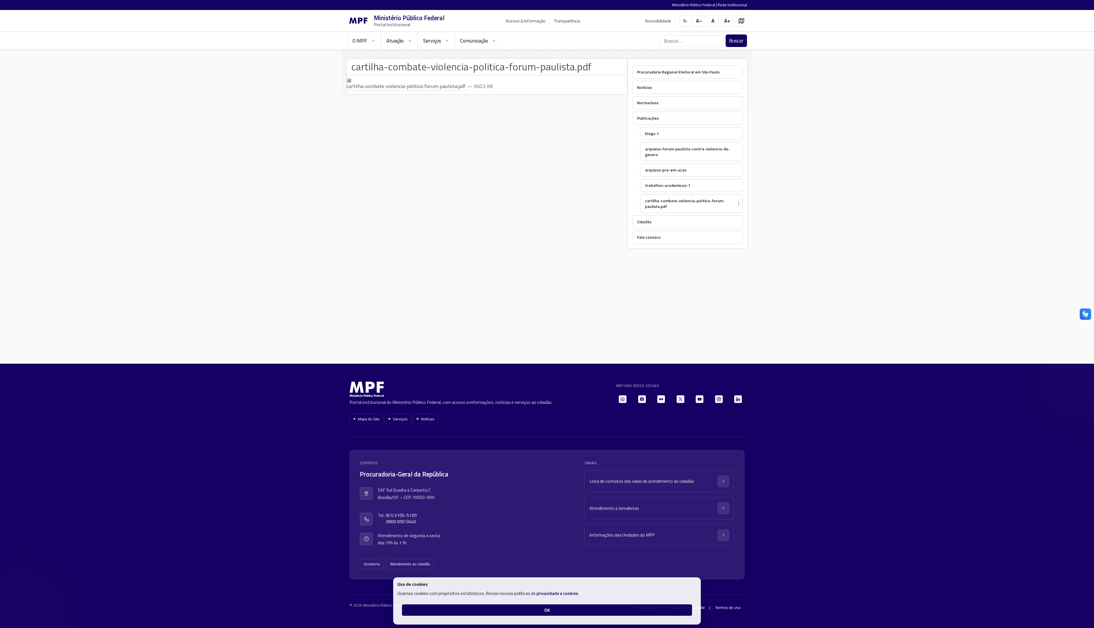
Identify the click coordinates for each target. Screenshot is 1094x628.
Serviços (400, 419)
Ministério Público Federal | (695, 5)
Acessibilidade (658, 21)
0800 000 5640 (401, 521)
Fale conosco (649, 237)
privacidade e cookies (557, 593)
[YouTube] (699, 399)
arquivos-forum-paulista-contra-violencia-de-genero (687, 151)
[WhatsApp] (622, 399)
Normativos (647, 103)
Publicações (648, 118)
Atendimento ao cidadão (410, 564)
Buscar (736, 40)
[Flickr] (661, 399)
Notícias (644, 87)
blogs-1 (652, 133)
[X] (680, 399)
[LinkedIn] (738, 399)
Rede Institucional (732, 5)
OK (547, 610)
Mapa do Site (368, 419)
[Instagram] (719, 399)
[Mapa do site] (741, 21)
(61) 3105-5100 (401, 515)
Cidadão (644, 222)
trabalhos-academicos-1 (667, 185)
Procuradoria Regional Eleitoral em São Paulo (678, 72)
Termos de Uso (728, 607)
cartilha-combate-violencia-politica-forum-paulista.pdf (685, 203)
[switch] (685, 21)
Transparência (567, 20)
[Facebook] (642, 399)
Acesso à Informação (526, 20)
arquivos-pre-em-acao (666, 170)
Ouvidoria (372, 564)
